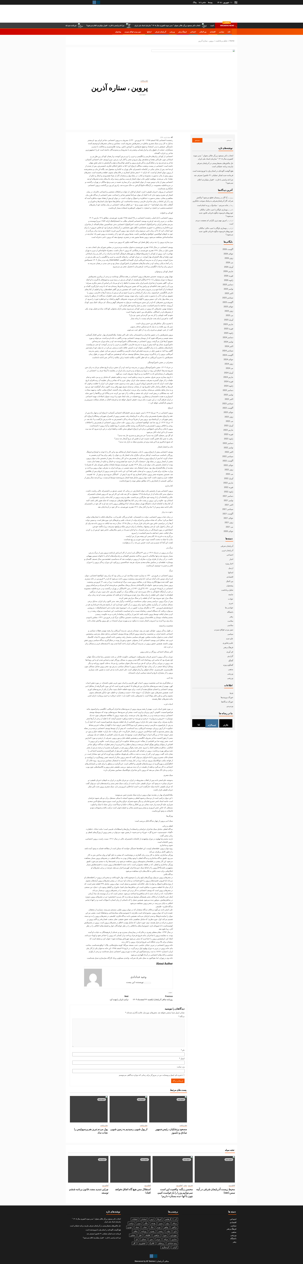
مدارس (174, 1239)
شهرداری (173, 1235)
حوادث (230, 599)
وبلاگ (195, 2)
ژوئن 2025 (229, 311)
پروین (170, 992)
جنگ (152, 1227)
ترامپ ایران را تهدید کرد (119, 998)
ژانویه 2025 (228, 333)
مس (151, 1239)
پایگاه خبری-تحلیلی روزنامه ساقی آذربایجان (211, 13)
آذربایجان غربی (227, 550)
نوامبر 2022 (228, 447)
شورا (165, 1235)
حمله (137, 1227)
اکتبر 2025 (229, 293)
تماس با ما (202, 2)
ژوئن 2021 (229, 522)
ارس (152, 1219)
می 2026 (229, 262)
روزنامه (144, 1231)
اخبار (231, 559)
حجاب (145, 1227)
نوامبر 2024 (228, 342)
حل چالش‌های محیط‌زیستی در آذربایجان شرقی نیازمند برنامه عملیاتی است (95, 1226)
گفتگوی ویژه (228, 665)
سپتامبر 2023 (227, 403)
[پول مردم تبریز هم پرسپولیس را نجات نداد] (89, 1109)
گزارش (230, 656)
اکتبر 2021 (229, 505)
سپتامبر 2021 (227, 509)
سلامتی (230, 625)
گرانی (175, 1247)
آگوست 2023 (228, 408)
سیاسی (221, 32)
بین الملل (229, 581)
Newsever (139, 1261)
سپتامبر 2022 (227, 456)
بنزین (161, 1223)
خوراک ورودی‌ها (227, 697)
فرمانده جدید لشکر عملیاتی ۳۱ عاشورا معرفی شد (105, 25)
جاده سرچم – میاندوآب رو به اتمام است (212, 205)
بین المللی (202, 32)
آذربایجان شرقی (160, 32)
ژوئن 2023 (229, 417)
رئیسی (160, 1231)
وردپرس (230, 706)
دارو (175, 1231)
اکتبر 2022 (229, 452)
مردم (158, 1239)
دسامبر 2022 (228, 443)
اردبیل (230, 568)
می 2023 (229, 421)
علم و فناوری (228, 643)
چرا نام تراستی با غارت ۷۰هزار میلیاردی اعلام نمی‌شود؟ (152, 25)
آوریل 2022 (228, 478)
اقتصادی (213, 32)
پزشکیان (161, 1243)
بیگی (146, 1223)
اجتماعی (193, 32)
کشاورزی (142, 1243)
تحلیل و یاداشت (144, 81)
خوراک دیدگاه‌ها (227, 702)
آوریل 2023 (228, 425)
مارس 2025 (228, 324)
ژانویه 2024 (228, 386)
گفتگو (231, 660)
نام (183, 1050)
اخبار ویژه (229, 563)
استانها (149, 32)
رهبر (231, 616)
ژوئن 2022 (229, 469)
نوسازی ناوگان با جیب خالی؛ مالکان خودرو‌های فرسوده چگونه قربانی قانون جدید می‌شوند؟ (216, 213)
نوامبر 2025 (228, 289)
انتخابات (135, 1219)
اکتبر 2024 (229, 346)
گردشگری (165, 1247)
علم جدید (229, 638)
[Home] (234, 31)
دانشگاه (230, 612)
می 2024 (229, 368)
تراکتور (174, 1227)
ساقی (135, 1231)
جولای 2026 (228, 254)
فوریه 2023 (228, 434)
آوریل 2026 (228, 267)
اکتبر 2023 (229, 399)
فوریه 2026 (228, 276)
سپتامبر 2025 (227, 298)
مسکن (143, 1239)
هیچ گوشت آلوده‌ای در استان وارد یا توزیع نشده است (213, 171)
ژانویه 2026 (228, 280)
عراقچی (156, 1235)
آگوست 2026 (228, 249)
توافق (166, 1227)
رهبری (152, 1231)
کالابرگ (151, 1243)
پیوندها (210, 2)
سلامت (230, 621)
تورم (158, 1227)
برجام (175, 1223)
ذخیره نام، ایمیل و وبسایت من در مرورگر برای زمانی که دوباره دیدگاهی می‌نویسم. (151, 1075)
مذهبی (230, 669)
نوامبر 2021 (228, 500)
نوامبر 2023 (228, 395)
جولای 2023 (228, 412)
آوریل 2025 (228, 320)
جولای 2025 (228, 306)
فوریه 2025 (228, 328)
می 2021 (229, 527)
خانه (229, 32)
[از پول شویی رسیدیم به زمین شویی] (128, 1109)
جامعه (230, 594)
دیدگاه (181, 1016)
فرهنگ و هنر (182, 32)
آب (176, 1219)
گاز (134, 1243)
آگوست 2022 (228, 461)
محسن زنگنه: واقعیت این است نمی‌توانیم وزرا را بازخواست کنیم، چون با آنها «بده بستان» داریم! (175, 1193)
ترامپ (131, 1223)
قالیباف (147, 1235)
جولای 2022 (228, 465)
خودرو (130, 1227)
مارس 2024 (228, 377)
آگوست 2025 (228, 302)
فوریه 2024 (228, 381)
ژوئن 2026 (229, 258)
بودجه (153, 1223)
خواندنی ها (229, 608)
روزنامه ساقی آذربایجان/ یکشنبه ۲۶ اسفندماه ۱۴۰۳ (153, 998)
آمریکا (159, 1219)
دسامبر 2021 (228, 496)
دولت (168, 1231)
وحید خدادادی (138, 976)
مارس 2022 (228, 483)
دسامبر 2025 (228, 284)
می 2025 (229, 315)
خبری (231, 603)
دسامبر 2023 (228, 390)
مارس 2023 (228, 430)
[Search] (67, 32)
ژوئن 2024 (229, 364)
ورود (231, 693)
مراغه (166, 1239)
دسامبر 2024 (228, 337)
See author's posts (147, 983)
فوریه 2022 (228, 487)
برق (167, 1223)
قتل (140, 1235)
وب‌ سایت (181, 1067)
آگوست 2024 (228, 355)
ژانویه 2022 (228, 492)
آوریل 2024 (228, 373)
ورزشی (172, 32)
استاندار (144, 1219)
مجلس (132, 1235)
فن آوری (229, 652)
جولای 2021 (228, 518)
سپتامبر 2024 (227, 351)
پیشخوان (118, 32)
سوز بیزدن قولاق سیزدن (133, 32)
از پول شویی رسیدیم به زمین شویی (128, 1129)
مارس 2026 (228, 271)
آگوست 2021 (228, 514)
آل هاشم (168, 1219)
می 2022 (229, 474)
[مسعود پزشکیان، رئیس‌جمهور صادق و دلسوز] (168, 1109)
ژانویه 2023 (228, 439)
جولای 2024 (228, 359)
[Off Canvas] (235, 2)
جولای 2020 (228, 531)
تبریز (139, 1223)
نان (137, 1239)
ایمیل (182, 1058)
